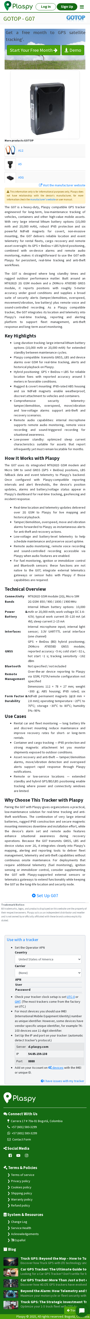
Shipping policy (21, 1193)
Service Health (21, 1228)
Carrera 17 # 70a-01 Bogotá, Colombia (36, 1121)
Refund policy (20, 1205)
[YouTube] (18, 1156)
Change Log (19, 1222)
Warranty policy (22, 1199)
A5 (20, 164)
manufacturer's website (43, 199)
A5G (21, 177)
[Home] (19, 6)
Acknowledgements (25, 1234)
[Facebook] (10, 1156)
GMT (18, 1001)
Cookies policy (21, 1187)
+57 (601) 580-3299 (24, 1127)
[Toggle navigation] (81, 7)
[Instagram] (26, 1156)
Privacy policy (20, 1181)
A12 (20, 150)
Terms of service (22, 1175)
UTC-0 (71, 997)
